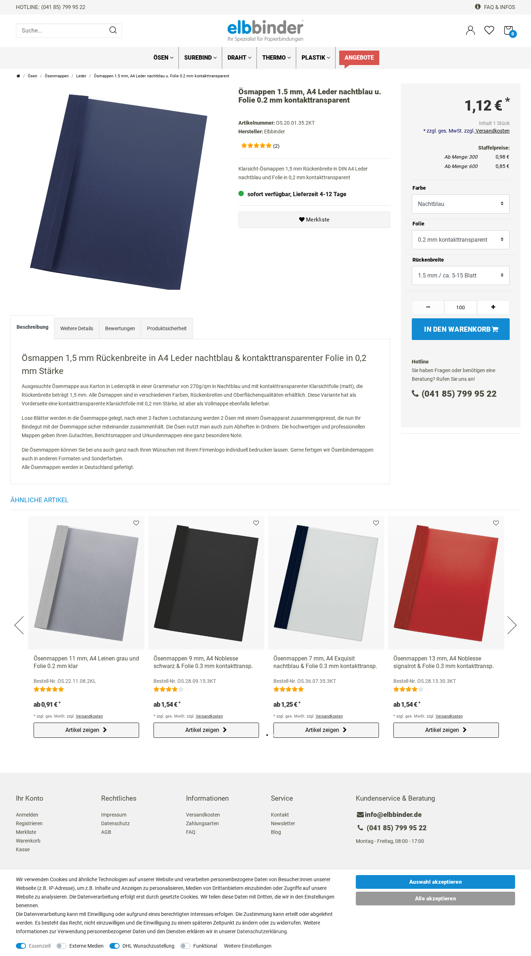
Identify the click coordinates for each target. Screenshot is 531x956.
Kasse (23, 849)
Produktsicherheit (167, 328)
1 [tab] (267, 735)
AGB (106, 832)
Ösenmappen (57, 76)
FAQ (190, 832)
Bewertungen (120, 328)
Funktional (205, 946)
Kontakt (280, 815)
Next (511, 616)
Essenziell (40, 946)
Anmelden (27, 815)
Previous (20, 616)
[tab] (32, 329)
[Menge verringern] (428, 307)
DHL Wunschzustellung (148, 946)
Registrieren (29, 823)
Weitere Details (76, 328)
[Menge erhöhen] (493, 307)
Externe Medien (86, 946)
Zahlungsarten (202, 823)
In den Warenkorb (457, 329)
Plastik (314, 57)
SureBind (198, 57)
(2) (276, 146)
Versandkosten (492, 131)
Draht (238, 57)
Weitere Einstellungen (248, 946)
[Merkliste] (489, 33)
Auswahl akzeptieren (435, 882)
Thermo (274, 57)
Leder (81, 76)
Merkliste (317, 219)
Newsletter (283, 823)
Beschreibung (32, 327)
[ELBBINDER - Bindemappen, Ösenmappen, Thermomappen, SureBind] (265, 30)
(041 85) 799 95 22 (459, 394)
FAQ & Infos (499, 7)
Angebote (359, 57)
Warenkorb (28, 841)
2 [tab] (274, 735)
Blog (276, 832)
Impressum (113, 815)
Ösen (162, 57)
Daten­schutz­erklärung (262, 931)
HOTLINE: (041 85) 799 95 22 (50, 7)
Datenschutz (115, 823)
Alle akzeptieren (435, 898)
